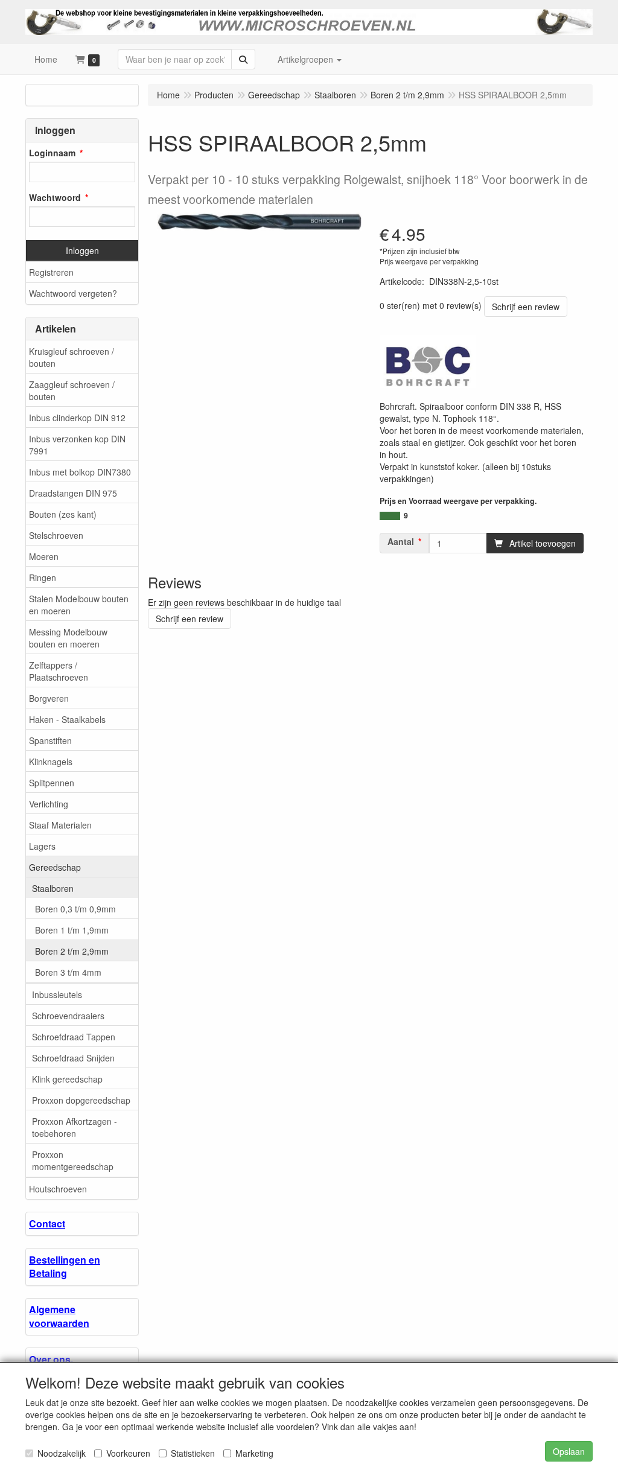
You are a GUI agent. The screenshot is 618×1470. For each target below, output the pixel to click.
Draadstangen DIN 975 (73, 493)
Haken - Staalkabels (67, 719)
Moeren (44, 556)
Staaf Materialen (60, 825)
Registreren (51, 272)
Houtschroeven (58, 1189)
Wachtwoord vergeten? (73, 293)
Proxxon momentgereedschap (72, 1160)
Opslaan (569, 1451)
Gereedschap (55, 867)
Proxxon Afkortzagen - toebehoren (74, 1127)
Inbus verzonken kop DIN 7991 (77, 445)
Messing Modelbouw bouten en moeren (68, 638)
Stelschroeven (56, 535)
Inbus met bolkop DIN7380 (80, 472)
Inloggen (82, 250)
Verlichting (48, 804)
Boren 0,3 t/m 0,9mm (75, 909)
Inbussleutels (57, 994)
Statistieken (193, 1453)
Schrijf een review (525, 307)
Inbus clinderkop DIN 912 (77, 418)
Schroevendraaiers (68, 1016)
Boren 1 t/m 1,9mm (72, 930)
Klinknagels (50, 762)
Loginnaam (52, 153)
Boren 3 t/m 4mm (68, 972)
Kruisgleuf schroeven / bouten (71, 357)
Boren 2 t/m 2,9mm (72, 951)
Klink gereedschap (67, 1079)
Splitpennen (51, 783)
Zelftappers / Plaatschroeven (58, 671)
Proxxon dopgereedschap (81, 1100)
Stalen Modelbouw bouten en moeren (79, 605)
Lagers (42, 846)
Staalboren (53, 888)
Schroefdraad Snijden (73, 1058)
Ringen (42, 577)
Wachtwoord (55, 197)
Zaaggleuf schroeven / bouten (72, 390)
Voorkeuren (128, 1453)
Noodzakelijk (61, 1453)
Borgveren (49, 698)
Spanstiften (50, 740)
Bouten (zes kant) (63, 514)
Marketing (254, 1453)
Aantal (400, 541)
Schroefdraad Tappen (73, 1037)
